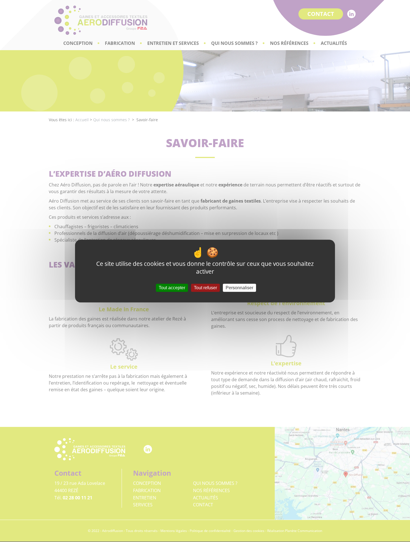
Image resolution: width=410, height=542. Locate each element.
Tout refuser (205, 287)
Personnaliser (239, 287)
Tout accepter (172, 287)
